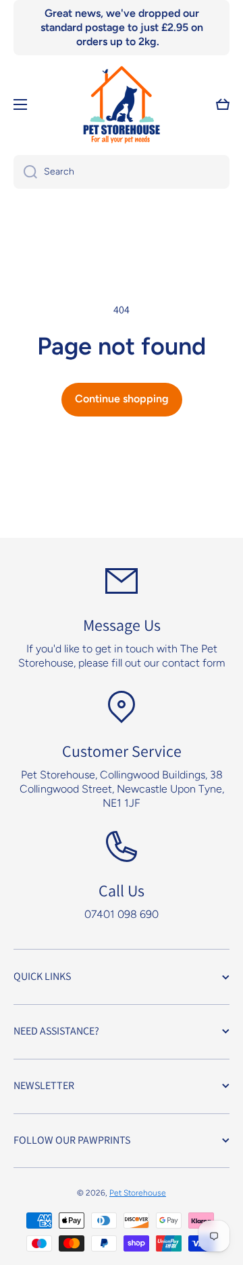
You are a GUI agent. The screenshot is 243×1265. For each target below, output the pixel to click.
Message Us (122, 625)
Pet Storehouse (137, 1193)
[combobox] (122, 172)
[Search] (25, 172)
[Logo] (121, 104)
